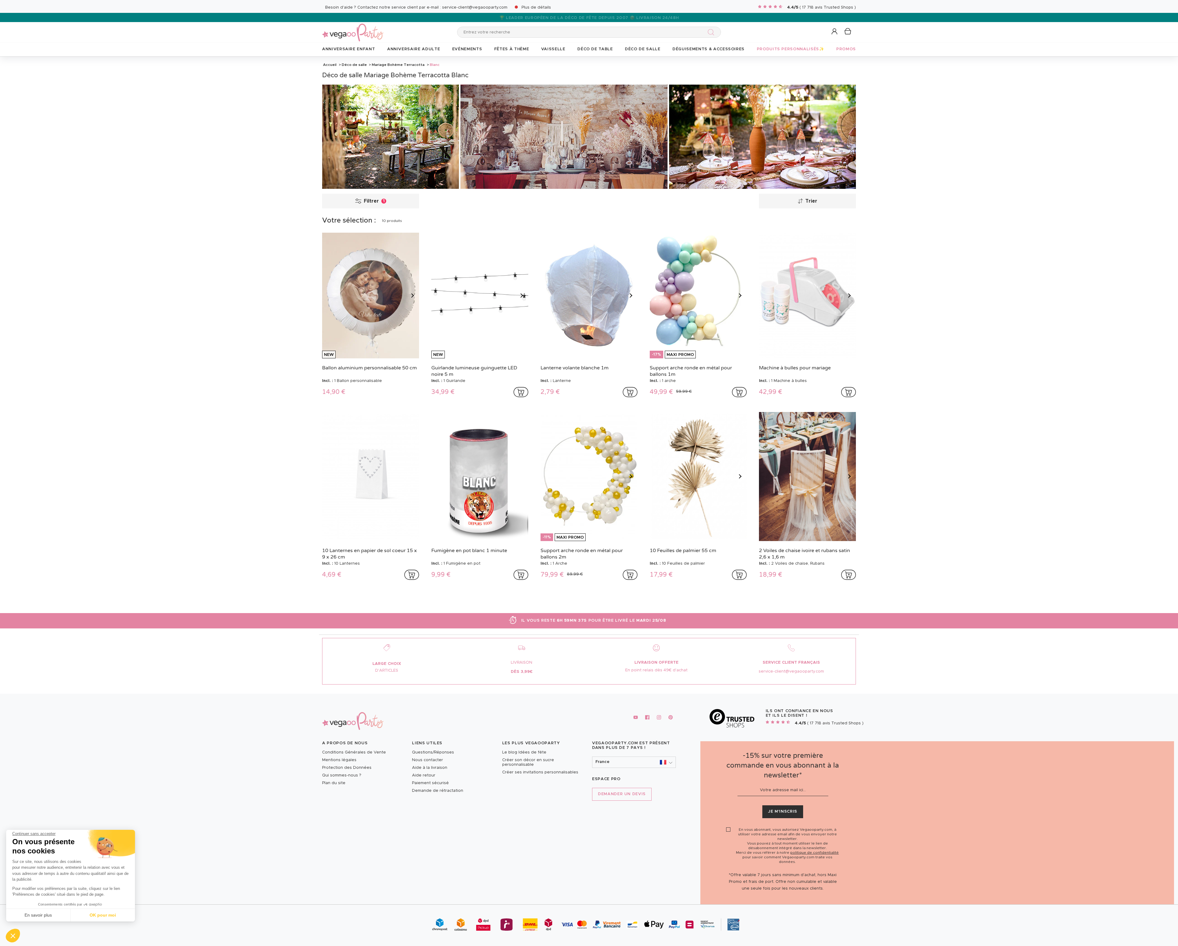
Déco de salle (354, 65)
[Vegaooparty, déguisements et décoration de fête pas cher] (352, 29)
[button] (13, 935)
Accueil (329, 65)
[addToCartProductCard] (521, 392)
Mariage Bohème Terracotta (398, 65)
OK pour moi (103, 915)
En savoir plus (38, 915)
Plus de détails (536, 8)
